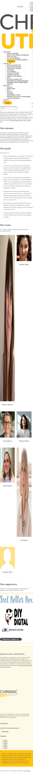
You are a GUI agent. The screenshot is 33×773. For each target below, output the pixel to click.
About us (6, 99)
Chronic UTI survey (13, 74)
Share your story (12, 56)
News (8, 90)
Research (9, 91)
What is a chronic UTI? (14, 65)
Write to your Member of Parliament (18, 55)
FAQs (8, 77)
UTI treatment (11, 71)
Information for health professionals (17, 80)
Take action (6, 51)
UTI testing (10, 69)
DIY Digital (27, 771)
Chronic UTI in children (14, 76)
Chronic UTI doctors (13, 73)
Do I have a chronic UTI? (14, 79)
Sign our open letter (13, 53)
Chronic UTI (7, 63)
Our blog (9, 87)
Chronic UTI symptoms (14, 68)
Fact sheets (10, 93)
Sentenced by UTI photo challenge (17, 59)
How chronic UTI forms (14, 66)
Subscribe (20, 6)
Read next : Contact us (10, 639)
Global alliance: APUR (13, 95)
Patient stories (11, 88)
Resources (6, 85)
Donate (11, 61)
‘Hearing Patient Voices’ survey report (20, 120)
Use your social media (13, 58)
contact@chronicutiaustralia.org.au (9, 728)
